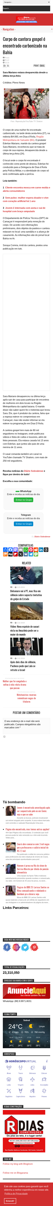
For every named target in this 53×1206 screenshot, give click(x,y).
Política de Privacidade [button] (16, 1193)
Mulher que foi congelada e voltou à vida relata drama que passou (14, 685)
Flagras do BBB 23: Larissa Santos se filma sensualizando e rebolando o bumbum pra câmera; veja (33, 891)
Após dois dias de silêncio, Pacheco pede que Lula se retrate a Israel (23, 666)
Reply (7, 58)
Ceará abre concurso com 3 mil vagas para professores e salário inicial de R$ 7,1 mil (33, 847)
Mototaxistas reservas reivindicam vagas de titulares (26, 698)
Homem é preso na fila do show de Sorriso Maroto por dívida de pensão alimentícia (32, 869)
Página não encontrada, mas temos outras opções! (27, 829)
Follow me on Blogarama (15, 1173)
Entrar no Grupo (23, 500)
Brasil (7, 60)
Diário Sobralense (33, 471)
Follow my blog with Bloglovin (18, 1164)
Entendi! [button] (10, 1201)
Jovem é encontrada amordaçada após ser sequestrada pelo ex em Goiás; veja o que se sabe (33, 811)
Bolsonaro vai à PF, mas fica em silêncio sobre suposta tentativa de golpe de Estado (26, 595)
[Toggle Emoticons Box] (4, 736)
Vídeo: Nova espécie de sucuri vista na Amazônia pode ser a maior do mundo (24, 630)
